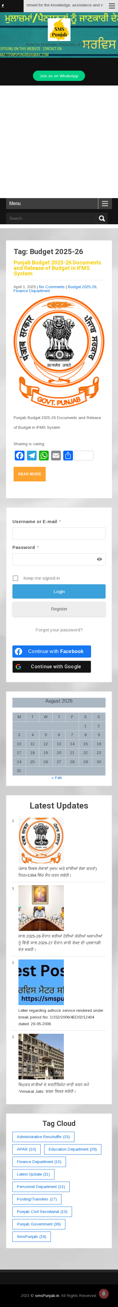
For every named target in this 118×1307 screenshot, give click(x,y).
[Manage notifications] (104, 1293)
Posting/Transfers (37, 1199)
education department (73, 1149)
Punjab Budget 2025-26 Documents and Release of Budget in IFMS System (57, 268)
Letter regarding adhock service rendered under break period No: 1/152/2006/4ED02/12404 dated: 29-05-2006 (60, 1017)
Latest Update (33, 1174)
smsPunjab (31, 1236)
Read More (29, 474)
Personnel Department (41, 1186)
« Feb (56, 777)
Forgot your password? (59, 629)
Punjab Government (39, 1224)
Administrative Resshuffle (43, 1136)
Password (25, 547)
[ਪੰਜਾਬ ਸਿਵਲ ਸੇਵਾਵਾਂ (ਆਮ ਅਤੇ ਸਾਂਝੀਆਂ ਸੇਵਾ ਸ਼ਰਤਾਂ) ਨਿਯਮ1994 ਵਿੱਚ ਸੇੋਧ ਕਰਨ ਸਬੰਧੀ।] (41, 841)
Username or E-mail (36, 521)
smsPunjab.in (47, 1295)
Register (59, 608)
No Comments (52, 287)
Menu (15, 203)
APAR (26, 1149)
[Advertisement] (59, 142)
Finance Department (32, 290)
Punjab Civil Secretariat (42, 1211)
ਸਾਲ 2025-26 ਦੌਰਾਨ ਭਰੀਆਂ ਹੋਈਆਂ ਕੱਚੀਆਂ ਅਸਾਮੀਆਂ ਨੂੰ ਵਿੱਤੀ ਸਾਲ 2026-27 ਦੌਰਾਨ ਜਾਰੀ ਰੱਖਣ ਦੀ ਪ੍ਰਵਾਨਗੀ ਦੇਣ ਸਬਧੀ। (60, 943)
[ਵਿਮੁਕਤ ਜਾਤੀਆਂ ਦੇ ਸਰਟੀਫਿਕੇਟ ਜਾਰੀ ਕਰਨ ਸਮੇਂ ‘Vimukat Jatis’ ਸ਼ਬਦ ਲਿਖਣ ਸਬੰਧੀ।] (41, 1058)
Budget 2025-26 (82, 287)
